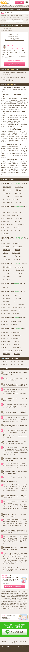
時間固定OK (6, 259)
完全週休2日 (6, 246)
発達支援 (18, 202)
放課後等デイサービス (9, 301)
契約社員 (5, 324)
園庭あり (5, 338)
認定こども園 (6, 307)
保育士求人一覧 (8, 12)
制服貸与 (16, 227)
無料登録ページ (14, 393)
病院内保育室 (6, 298)
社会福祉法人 (16, 338)
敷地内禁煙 (17, 347)
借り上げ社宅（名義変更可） (11, 199)
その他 (17, 313)
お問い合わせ (23, 641)
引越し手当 (6, 227)
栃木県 (13, 364)
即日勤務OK (6, 354)
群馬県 (21, 364)
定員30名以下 (7, 187)
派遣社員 (14, 324)
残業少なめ (18, 243)
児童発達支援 (18, 298)
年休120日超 (18, 196)
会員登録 (19, 2)
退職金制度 (6, 221)
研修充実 (5, 230)
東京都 (5, 361)
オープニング (6, 196)
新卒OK (17, 341)
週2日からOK (6, 256)
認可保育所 (6, 295)
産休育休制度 (18, 246)
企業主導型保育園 (20, 307)
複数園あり (17, 354)
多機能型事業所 (7, 304)
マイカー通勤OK (7, 351)
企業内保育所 (16, 310)
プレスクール (6, 313)
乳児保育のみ (18, 273)
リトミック (18, 276)
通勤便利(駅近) (17, 332)
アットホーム (6, 335)
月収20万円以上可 (8, 224)
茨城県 (5, 364)
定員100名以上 (20, 270)
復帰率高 (17, 250)
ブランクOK (6, 344)
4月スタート (6, 347)
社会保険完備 (6, 193)
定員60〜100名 (7, 190)
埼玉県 (13, 361)
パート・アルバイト (16, 321)
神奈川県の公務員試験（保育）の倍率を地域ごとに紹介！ (15, 73)
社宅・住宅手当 (7, 202)
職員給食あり (20, 218)
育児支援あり (18, 256)
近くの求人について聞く (14, 64)
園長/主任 (18, 190)
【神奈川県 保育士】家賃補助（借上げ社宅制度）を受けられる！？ (14, 79)
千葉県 (21, 361)
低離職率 (16, 344)
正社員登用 (6, 233)
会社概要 (4, 641)
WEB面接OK (6, 341)
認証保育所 (17, 295)
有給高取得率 (6, 250)
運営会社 (14, 643)
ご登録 (12, 406)
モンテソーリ (6, 279)
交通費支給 (18, 193)
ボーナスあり (17, 221)
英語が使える (6, 276)
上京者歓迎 (18, 335)
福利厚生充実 (21, 224)
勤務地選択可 (16, 253)
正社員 (5, 321)
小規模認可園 (20, 304)
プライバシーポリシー (13, 641)
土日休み (5, 253)
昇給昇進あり (16, 230)
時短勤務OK (17, 259)
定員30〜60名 (19, 187)
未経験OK (19, 351)
